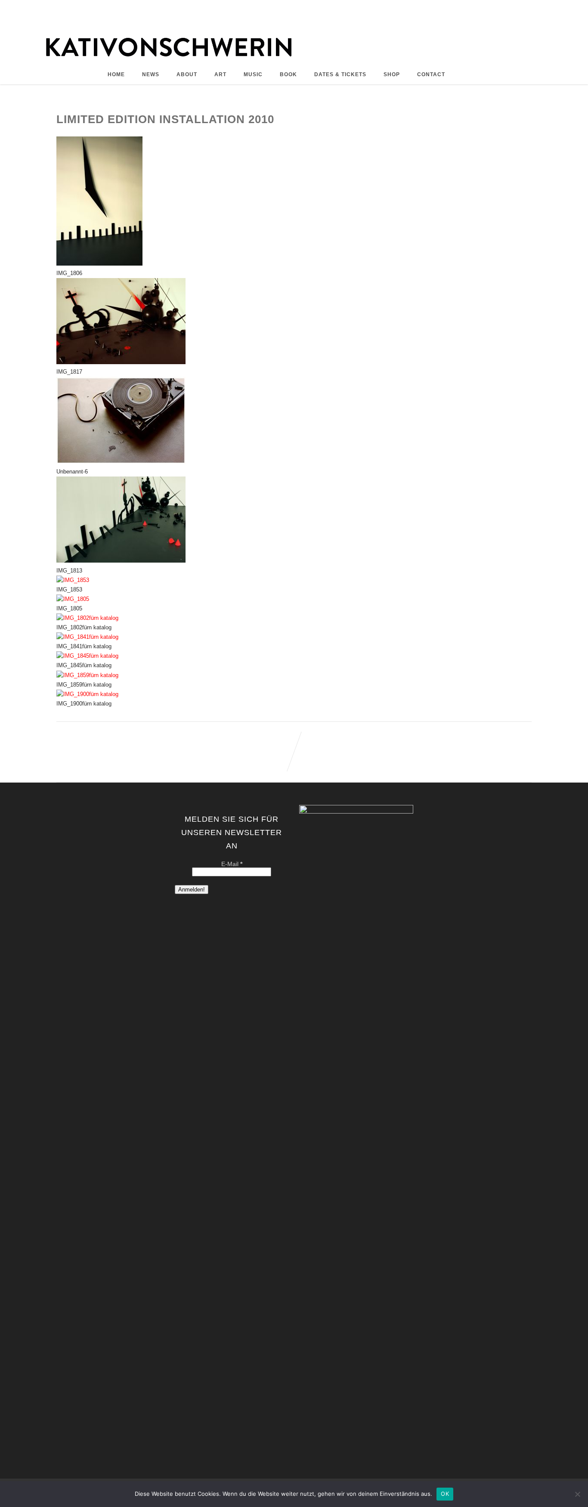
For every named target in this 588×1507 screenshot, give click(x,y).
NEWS (150, 74)
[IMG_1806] (99, 263)
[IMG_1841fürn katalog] (87, 637)
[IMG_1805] (72, 599)
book (288, 74)
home (116, 74)
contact (431, 74)
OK (445, 1493)
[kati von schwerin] (294, 60)
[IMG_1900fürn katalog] (87, 694)
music (253, 74)
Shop (392, 74)
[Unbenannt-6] (121, 462)
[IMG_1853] (72, 580)
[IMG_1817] (121, 362)
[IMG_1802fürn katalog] (87, 618)
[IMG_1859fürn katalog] (87, 675)
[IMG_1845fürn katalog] (87, 656)
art (220, 74)
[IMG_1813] (121, 560)
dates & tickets (340, 74)
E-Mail (231, 863)
